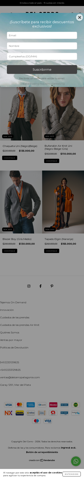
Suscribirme (42, 70)
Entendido (71, 474)
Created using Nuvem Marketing (42, 83)
